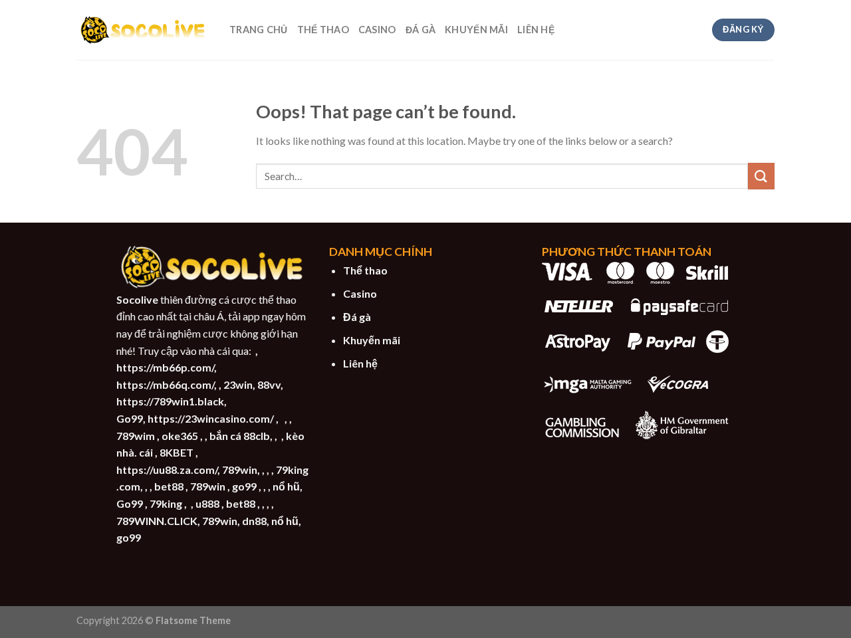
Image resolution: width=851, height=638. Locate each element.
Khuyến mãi (371, 340)
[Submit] (761, 176)
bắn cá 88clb (239, 435)
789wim (135, 435)
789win (239, 469)
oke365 (180, 435)
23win (238, 384)
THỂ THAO (323, 29)
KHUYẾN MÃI (476, 29)
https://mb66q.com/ (165, 384)
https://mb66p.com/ (165, 367)
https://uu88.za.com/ (166, 469)
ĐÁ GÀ (420, 29)
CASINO (377, 29)
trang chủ (258, 29)
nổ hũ (286, 486)
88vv (269, 384)
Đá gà (357, 316)
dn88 (254, 520)
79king (166, 503)
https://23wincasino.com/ (211, 418)
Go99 (129, 418)
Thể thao (365, 270)
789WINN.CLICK (156, 520)
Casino (360, 293)
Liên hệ (360, 363)
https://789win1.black (170, 401)
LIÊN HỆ (535, 29)
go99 (244, 486)
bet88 (168, 486)
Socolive (137, 299)
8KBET (176, 452)
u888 (207, 503)
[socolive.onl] (142, 30)
